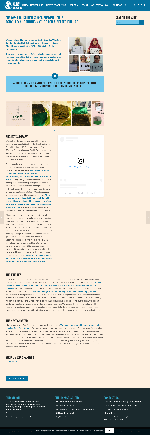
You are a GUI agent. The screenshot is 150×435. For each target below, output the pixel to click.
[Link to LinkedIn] (145, 5)
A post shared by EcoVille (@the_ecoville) (80, 193)
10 (63, 126)
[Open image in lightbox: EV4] (47, 123)
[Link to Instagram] (141, 5)
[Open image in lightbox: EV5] (88, 123)
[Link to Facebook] (138, 5)
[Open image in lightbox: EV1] (27, 123)
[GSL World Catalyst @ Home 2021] (2, 217)
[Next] (98, 113)
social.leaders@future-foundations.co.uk (123, 405)
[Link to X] (134, 5)
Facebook (13, 362)
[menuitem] (15, 5)
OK (109, 431)
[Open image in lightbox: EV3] (68, 123)
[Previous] (11, 113)
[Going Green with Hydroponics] (148, 217)
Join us (8, 417)
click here (112, 413)
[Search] (125, 5)
